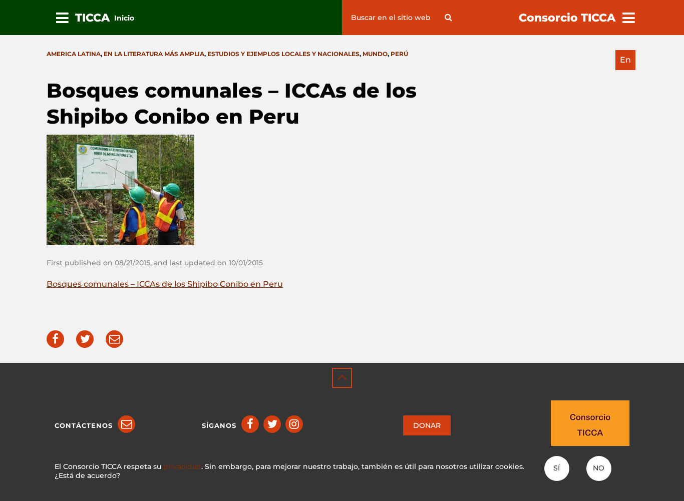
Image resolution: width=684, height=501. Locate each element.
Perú (399, 54)
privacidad (182, 466)
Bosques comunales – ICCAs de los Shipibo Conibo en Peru (165, 284)
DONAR (427, 425)
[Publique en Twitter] (85, 339)
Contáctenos (84, 425)
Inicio (124, 18)
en (625, 60)
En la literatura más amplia (154, 54)
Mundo (375, 54)
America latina (74, 54)
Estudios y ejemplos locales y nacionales (283, 54)
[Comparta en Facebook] (55, 339)
